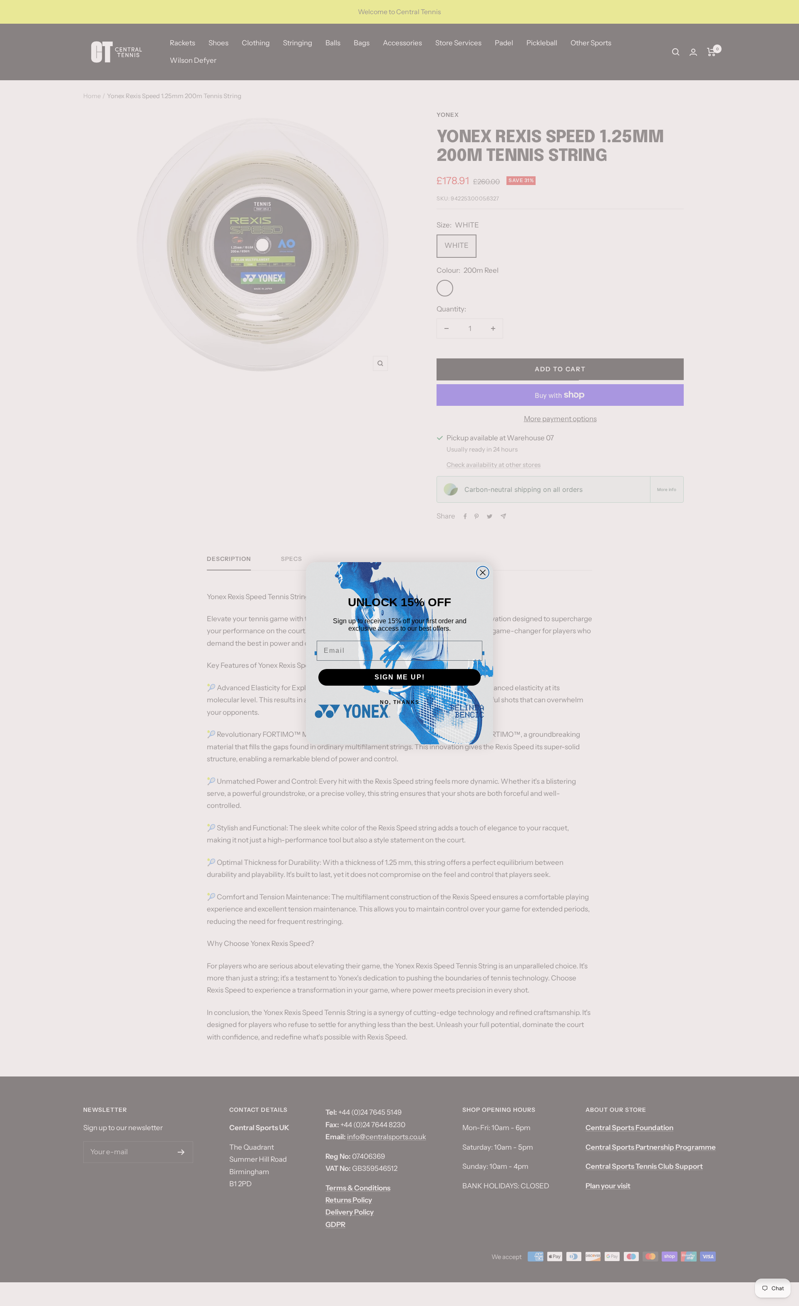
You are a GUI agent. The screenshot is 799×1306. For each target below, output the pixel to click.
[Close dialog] (482, 572)
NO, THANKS (399, 702)
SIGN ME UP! (400, 677)
